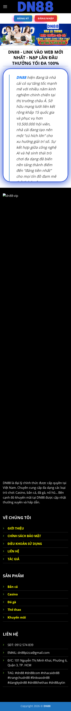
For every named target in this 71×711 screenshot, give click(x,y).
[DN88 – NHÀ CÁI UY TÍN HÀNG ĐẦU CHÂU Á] (36, 7)
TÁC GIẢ (13, 559)
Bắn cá (13, 587)
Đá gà (12, 602)
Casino (13, 594)
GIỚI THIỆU (16, 528)
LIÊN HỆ (13, 551)
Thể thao (14, 610)
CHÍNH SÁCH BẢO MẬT (24, 536)
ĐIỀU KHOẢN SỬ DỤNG (25, 544)
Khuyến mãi (17, 617)
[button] (5, 6)
